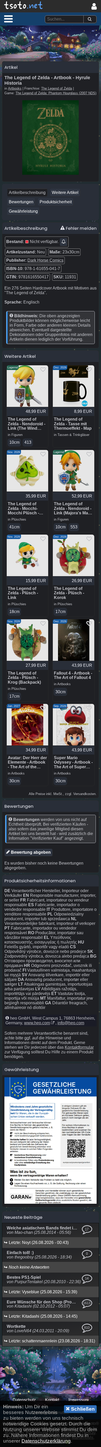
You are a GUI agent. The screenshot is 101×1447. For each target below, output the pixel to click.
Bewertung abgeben (30, 852)
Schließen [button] (82, 1409)
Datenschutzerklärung (46, 1441)
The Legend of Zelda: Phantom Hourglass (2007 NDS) (56, 93)
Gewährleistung (23, 211)
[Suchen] (89, 19)
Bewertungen (21, 202)
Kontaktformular (79, 1047)
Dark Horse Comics (45, 260)
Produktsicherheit (56, 202)
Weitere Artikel (65, 192)
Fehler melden (81, 228)
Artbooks (14, 88)
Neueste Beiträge (23, 1217)
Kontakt (52, 1400)
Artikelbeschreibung (27, 192)
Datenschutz (24, 1400)
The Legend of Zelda (56, 88)
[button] (8, 19)
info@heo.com (70, 1023)
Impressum (78, 1400)
